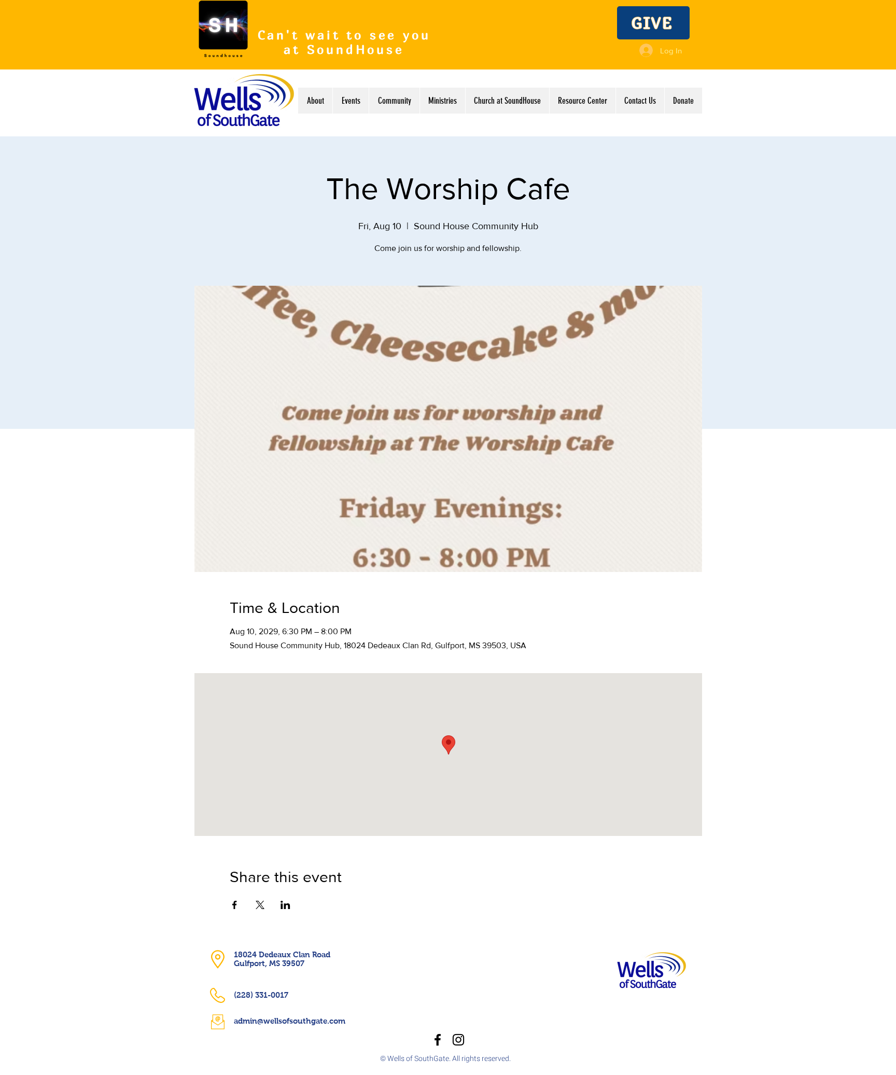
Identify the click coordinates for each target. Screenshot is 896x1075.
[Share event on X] (260, 905)
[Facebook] (437, 1040)
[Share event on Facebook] (235, 905)
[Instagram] (458, 1040)
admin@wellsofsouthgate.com (289, 1020)
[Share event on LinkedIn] (285, 905)
